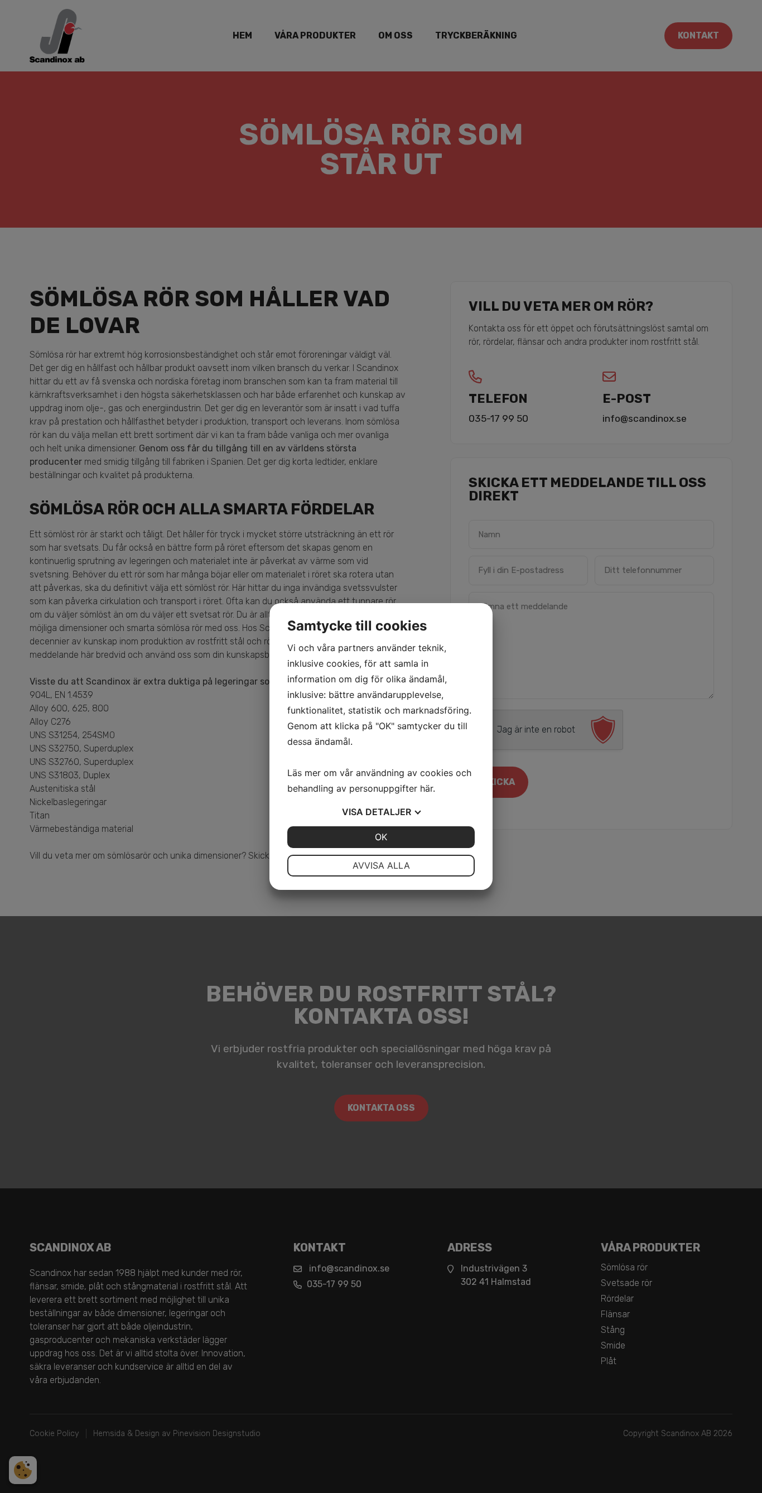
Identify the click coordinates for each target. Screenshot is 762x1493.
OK (381, 836)
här (426, 788)
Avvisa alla (381, 865)
